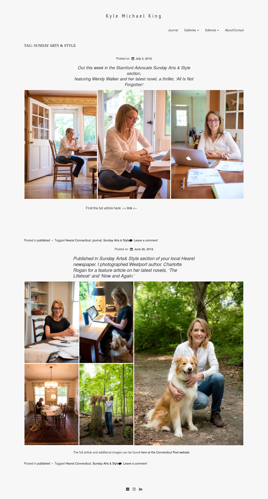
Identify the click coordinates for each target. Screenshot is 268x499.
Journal (173, 30)
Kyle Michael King (134, 16)
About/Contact (234, 30)
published (43, 240)
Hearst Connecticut (78, 240)
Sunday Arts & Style (116, 240)
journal (97, 240)
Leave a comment (146, 240)
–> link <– (129, 208)
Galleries (190, 30)
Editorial (211, 30)
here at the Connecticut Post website (164, 452)
